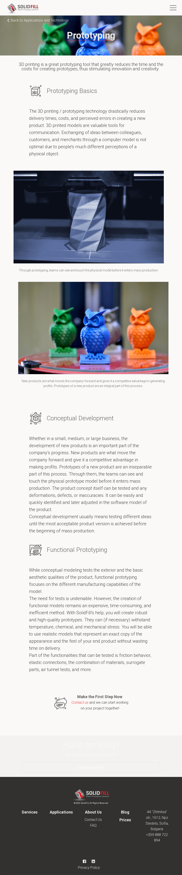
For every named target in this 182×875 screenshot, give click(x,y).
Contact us (79, 702)
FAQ (93, 825)
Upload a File (91, 767)
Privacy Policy (89, 867)
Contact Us (93, 820)
